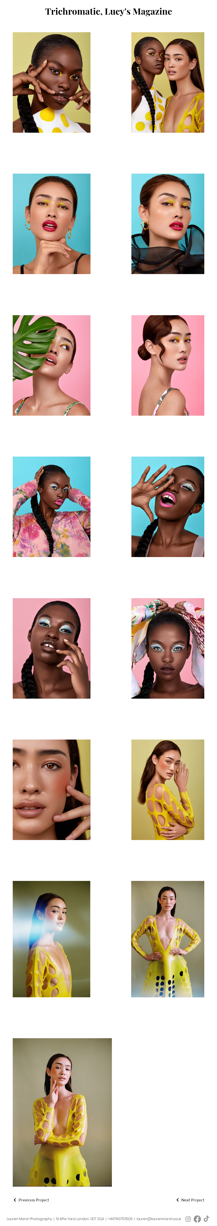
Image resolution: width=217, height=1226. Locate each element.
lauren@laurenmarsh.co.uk (159, 1218)
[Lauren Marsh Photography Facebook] (197, 1219)
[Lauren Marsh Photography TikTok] (206, 1219)
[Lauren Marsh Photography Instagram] (188, 1219)
